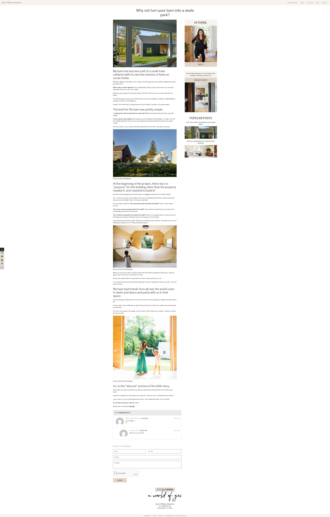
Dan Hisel (127, 121)
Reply (178, 418)
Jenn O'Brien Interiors (11, 2)
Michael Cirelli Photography (125, 269)
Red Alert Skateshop (138, 282)
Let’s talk (132, 406)
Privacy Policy (160, 515)
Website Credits (147, 515)
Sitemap (154, 515)
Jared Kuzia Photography (124, 179)
